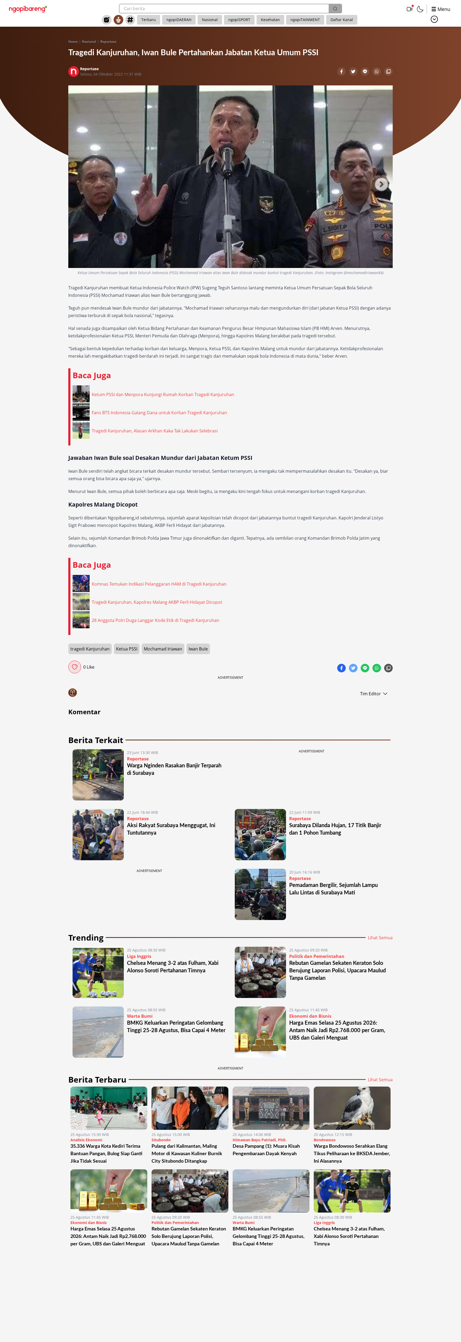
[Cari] (335, 8)
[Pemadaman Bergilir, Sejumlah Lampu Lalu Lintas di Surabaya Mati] (260, 894)
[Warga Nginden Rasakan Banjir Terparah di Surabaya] (98, 774)
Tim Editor (370, 694)
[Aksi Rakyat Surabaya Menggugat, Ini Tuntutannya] (98, 834)
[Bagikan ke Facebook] (342, 72)
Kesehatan (270, 19)
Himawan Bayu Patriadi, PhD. (260, 1139)
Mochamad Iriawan (163, 649)
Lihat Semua (380, 938)
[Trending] (107, 20)
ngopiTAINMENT (305, 19)
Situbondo (161, 1139)
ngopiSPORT (239, 19)
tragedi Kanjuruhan (90, 649)
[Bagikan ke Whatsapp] (377, 72)
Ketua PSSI (126, 649)
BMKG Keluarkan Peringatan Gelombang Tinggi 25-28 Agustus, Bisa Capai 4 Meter (268, 1236)
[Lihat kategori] (434, 19)
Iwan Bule (198, 649)
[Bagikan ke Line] (365, 72)
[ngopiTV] (409, 9)
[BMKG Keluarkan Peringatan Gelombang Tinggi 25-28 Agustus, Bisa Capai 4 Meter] (98, 1032)
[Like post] (74, 667)
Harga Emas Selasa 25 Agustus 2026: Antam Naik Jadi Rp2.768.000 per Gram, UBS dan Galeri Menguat (337, 1030)
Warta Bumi (140, 1016)
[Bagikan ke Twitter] (354, 72)
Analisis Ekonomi (86, 1139)
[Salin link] (388, 72)
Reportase (108, 42)
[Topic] (130, 20)
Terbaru (148, 19)
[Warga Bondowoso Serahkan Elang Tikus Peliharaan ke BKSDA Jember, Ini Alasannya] (352, 1108)
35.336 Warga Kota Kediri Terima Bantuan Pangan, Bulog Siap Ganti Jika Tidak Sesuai (106, 1154)
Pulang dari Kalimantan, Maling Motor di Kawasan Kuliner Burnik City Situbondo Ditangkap (187, 1154)
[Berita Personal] (118, 20)
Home (73, 42)
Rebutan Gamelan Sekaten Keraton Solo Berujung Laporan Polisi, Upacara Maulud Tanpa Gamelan (337, 971)
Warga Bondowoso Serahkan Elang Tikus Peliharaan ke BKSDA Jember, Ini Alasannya (352, 1154)
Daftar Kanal (342, 19)
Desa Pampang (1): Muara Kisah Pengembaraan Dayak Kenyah (266, 1150)
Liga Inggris (139, 956)
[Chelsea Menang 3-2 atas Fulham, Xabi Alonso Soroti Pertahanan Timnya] (98, 972)
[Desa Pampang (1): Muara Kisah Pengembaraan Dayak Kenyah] (271, 1108)
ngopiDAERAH (178, 19)
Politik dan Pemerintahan (316, 956)
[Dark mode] (420, 9)
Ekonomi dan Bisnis (310, 1016)
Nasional (210, 19)
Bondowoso (325, 1139)
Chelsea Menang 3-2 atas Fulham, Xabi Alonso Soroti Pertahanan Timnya (349, 1236)
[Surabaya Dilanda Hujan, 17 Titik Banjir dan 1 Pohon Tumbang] (260, 834)
